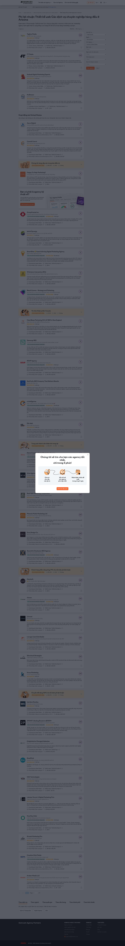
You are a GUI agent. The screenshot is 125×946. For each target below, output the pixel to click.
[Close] (88, 454)
